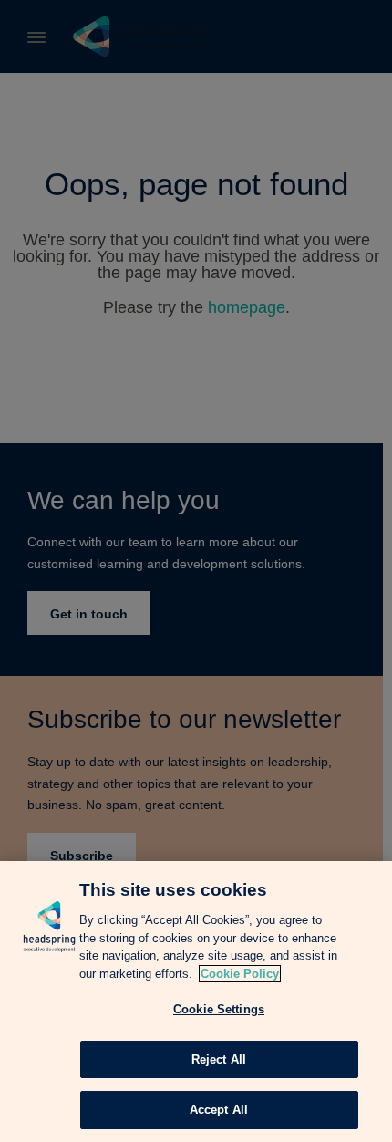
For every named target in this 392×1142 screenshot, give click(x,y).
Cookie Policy (240, 974)
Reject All (218, 1059)
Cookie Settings (218, 1009)
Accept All (219, 1109)
